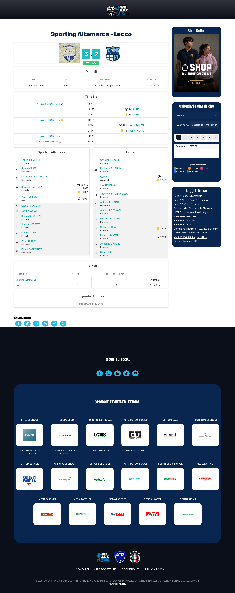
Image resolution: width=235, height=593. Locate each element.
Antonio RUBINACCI (110, 202)
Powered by (114, 583)
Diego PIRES (106, 252)
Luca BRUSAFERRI (31, 205)
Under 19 (198, 204)
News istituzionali (198, 232)
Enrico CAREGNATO (31, 249)
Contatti (82, 569)
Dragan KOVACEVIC (31, 216)
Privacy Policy (154, 569)
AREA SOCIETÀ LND (105, 569)
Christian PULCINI (109, 159)
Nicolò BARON (28, 232)
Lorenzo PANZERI (135, 125)
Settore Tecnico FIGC (186, 241)
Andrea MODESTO (30, 224)
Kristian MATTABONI (111, 168)
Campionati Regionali (186, 228)
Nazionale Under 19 (184, 224)
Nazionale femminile (185, 220)
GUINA (136, 109)
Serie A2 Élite (181, 200)
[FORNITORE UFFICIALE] (100, 435)
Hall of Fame (180, 232)
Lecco (19, 285)
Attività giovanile (208, 228)
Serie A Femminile (192, 196)
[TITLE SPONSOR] (29, 435)
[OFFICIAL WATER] (152, 514)
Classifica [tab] (197, 124)
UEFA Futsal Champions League (191, 212)
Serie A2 (178, 204)
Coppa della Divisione (201, 208)
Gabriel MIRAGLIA (30, 159)
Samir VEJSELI (29, 210)
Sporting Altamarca (26, 280)
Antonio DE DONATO (111, 210)
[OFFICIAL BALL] (170, 435)
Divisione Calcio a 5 (184, 236)
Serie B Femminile (199, 200)
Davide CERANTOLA (49, 104)
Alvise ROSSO (28, 241)
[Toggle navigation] (15, 11)
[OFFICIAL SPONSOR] (64, 479)
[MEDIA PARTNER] (205, 479)
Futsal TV (202, 236)
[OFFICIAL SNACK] (29, 479)
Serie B (188, 204)
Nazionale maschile (185, 216)
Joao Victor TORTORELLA (114, 193)
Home (17, 21)
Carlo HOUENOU (49, 141)
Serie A (177, 196)
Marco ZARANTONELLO (34, 176)
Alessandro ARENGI (110, 243)
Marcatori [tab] (212, 124)
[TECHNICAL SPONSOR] (205, 435)
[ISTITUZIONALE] (188, 514)
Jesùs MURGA (28, 168)
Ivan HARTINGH (108, 185)
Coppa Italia (180, 208)
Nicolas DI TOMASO (110, 218)
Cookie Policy (131, 569)
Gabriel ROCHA (136, 130)
